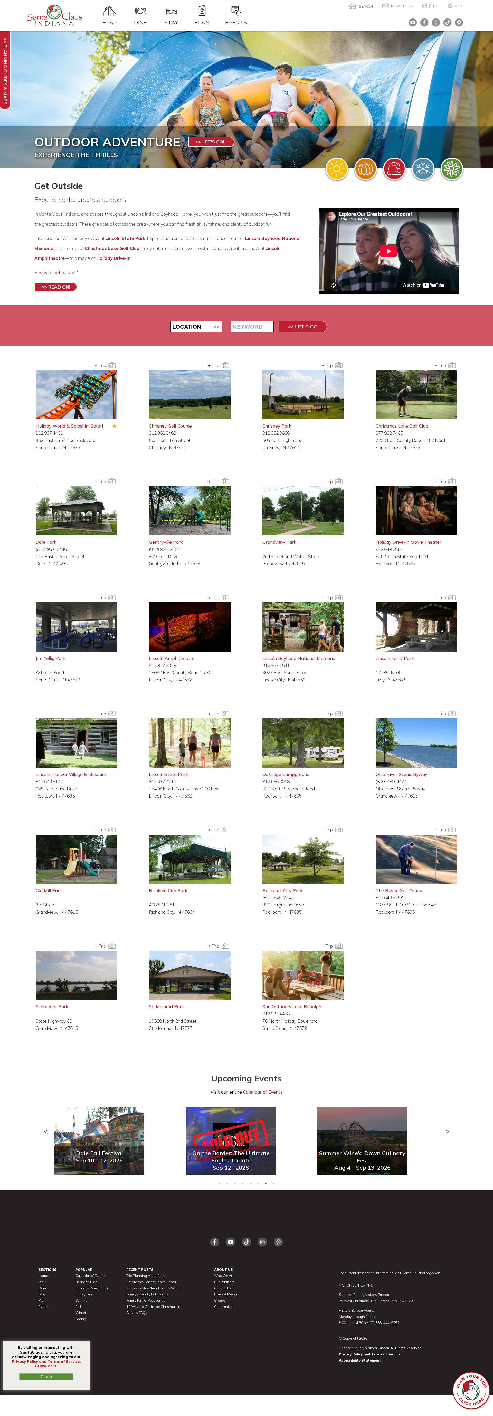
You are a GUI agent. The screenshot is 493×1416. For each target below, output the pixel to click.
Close (46, 1376)
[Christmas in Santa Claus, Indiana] (394, 169)
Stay (171, 22)
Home (43, 1276)
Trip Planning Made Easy (145, 1276)
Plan (202, 22)
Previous (45, 1129)
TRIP (435, 6)
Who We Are (224, 1276)
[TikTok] (446, 24)
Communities (224, 1306)
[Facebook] (423, 24)
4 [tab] (242, 1183)
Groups (220, 1300)
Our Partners (224, 1282)
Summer (82, 1300)
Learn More (46, 1366)
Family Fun (83, 1294)
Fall (78, 1306)
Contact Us (222, 1288)
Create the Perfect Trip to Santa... (152, 1282)
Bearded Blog (86, 1282)
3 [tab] (235, 1183)
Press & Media (225, 1294)
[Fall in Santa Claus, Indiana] (365, 169)
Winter (80, 1313)
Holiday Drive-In (113, 258)
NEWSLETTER (402, 6)
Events (236, 22)
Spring (80, 1319)
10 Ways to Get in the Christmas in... (154, 1306)
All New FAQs (136, 1313)
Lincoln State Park (125, 238)
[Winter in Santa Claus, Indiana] (423, 169)
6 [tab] (258, 1183)
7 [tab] (265, 1183)
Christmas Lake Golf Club (112, 248)
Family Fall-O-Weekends (145, 1300)
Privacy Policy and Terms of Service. (46, 1361)
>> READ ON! (55, 287)
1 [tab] (219, 1183)
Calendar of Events (262, 1092)
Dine (140, 22)
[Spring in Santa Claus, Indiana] (452, 169)
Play (110, 22)
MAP (458, 6)
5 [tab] (250, 1183)
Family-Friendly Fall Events (147, 1294)
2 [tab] (227, 1183)
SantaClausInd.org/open (421, 1273)
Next (447, 1129)
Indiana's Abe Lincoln (92, 1288)
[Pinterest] (457, 24)
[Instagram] (434, 24)
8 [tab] (273, 1183)
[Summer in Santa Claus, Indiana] (337, 169)
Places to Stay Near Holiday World (153, 1288)
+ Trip (101, 365)
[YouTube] (411, 24)
